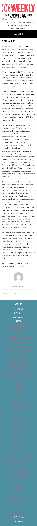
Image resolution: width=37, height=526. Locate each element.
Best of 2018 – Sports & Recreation (19, 354)
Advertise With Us (18, 328)
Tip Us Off (18, 505)
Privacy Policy (18, 317)
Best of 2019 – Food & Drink (19, 370)
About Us (18, 304)
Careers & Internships (18, 401)
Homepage (18, 444)
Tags (19, 397)
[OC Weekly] (8, 19)
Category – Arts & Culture (18, 405)
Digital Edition (18, 436)
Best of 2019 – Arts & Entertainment (19, 362)
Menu (20, 33)
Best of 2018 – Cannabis (19, 343)
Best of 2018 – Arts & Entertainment (19, 339)
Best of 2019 (18, 359)
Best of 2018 (18, 336)
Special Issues (18, 494)
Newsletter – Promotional (20, 478)
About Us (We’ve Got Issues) (18, 324)
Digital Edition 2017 (19, 439)
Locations (19, 389)
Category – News (18, 424)
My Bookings (19, 393)
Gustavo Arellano (9, 46)
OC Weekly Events (18, 482)
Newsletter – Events (20, 462)
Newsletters (18, 451)
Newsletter (18, 447)
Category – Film (18, 413)
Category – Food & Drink (18, 417)
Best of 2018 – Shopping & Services (19, 351)
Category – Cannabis (18, 409)
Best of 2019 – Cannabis (19, 366)
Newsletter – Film (20, 466)
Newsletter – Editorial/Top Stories (19, 458)
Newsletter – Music (19, 474)
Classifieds (18, 428)
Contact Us (18, 308)
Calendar (18, 382)
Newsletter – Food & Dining (19, 470)
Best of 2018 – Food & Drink (19, 347)
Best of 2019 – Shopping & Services (19, 374)
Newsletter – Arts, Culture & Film (19, 455)
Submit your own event (18, 497)
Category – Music (18, 421)
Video (18, 509)
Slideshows (19, 490)
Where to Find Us (18, 513)
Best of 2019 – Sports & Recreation (19, 377)
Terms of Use (18, 312)
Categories (20, 385)
